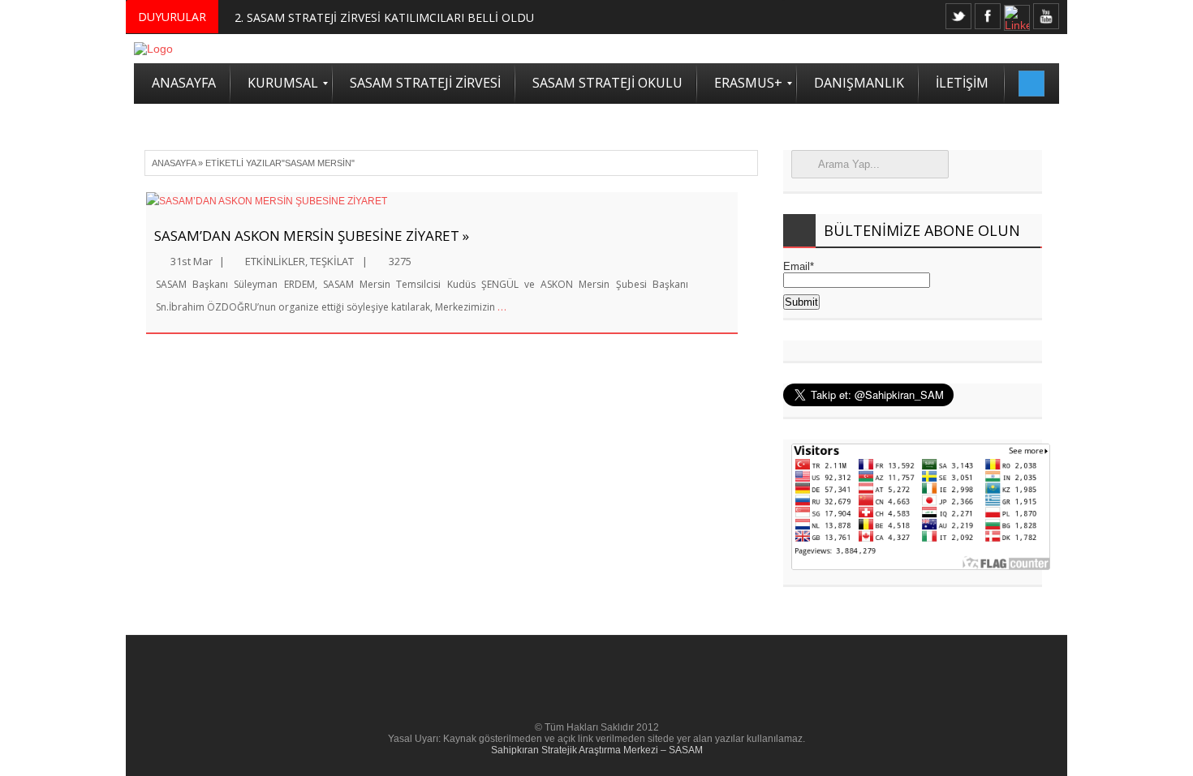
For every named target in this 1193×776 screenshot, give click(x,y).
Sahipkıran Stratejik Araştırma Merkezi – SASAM (597, 750)
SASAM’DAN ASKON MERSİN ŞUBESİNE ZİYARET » (311, 235)
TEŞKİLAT (332, 261)
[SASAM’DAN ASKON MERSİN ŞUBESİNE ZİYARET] (442, 201)
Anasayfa (174, 163)
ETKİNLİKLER (275, 261)
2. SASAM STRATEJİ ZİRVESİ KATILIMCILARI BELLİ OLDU (384, 17)
